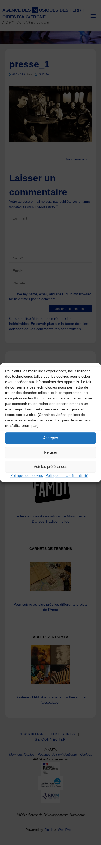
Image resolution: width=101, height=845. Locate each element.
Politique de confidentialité (67, 475)
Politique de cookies (26, 475)
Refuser (50, 452)
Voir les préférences (50, 466)
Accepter (50, 438)
